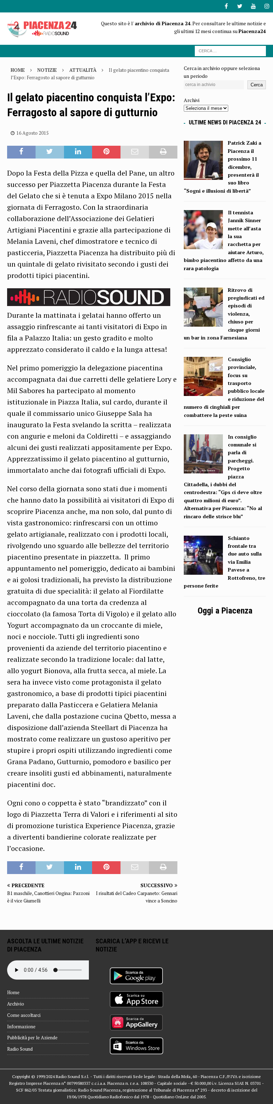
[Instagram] (267, 6)
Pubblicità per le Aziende (32, 1037)
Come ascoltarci (24, 1015)
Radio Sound (20, 1049)
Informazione (21, 1026)
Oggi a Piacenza (225, 611)
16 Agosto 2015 (32, 133)
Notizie (47, 70)
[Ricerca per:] (230, 50)
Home (13, 992)
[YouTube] (253, 6)
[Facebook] (226, 6)
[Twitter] (240, 6)
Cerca (257, 84)
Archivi (191, 100)
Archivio (15, 1004)
